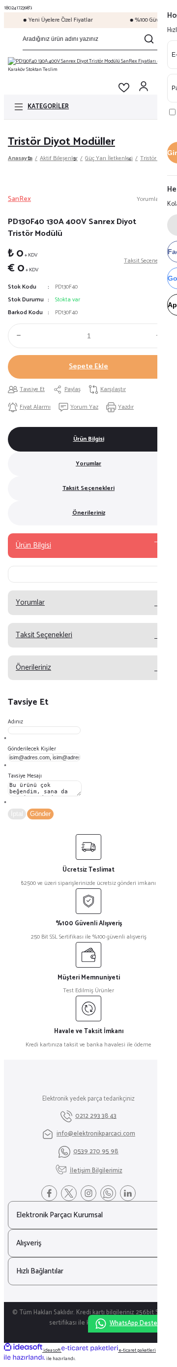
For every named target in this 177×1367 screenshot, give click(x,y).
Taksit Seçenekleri (88, 488)
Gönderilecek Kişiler (32, 749)
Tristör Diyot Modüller (61, 141)
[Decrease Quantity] (17, 335)
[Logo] (88, 65)
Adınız (15, 721)
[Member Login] (143, 88)
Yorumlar (88, 463)
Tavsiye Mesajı (25, 776)
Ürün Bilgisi (88, 439)
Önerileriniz (88, 513)
